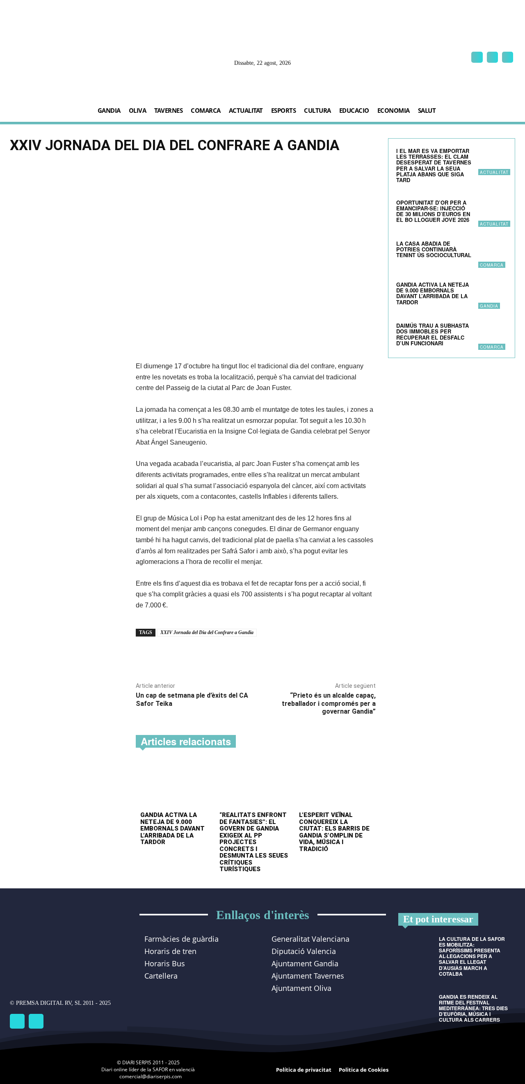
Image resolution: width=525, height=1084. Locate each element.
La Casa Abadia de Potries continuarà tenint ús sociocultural (433, 249)
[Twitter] (36, 1021)
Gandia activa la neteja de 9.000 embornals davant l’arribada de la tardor (172, 828)
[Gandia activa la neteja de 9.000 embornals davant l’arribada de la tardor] (176, 785)
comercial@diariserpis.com (150, 1076)
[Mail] (492, 57)
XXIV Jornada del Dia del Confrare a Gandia (206, 632)
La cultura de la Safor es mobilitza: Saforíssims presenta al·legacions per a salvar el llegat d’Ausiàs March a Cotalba (472, 956)
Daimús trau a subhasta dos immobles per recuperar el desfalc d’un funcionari (432, 334)
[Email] (231, 655)
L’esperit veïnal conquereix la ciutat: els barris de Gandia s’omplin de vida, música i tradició (334, 832)
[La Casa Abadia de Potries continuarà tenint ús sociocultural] (492, 253)
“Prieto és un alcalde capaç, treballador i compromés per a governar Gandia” (329, 703)
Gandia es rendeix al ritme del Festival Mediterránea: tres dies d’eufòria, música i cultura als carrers (473, 1008)
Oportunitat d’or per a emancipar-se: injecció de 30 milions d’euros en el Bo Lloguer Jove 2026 (433, 211)
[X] (507, 57)
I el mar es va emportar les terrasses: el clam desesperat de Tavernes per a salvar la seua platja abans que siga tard (433, 165)
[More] (250, 655)
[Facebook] (476, 57)
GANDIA (489, 306)
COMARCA (492, 265)
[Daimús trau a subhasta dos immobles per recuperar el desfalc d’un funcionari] (492, 335)
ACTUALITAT (494, 172)
